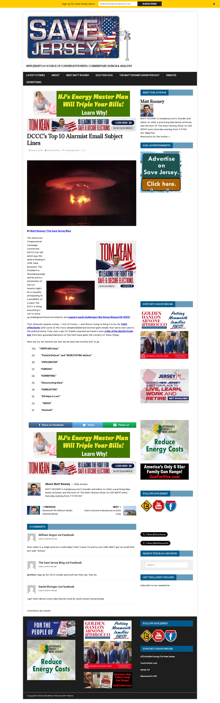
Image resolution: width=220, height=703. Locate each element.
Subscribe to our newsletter (155, 585)
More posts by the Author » (155, 136)
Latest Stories (35, 75)
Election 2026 (104, 75)
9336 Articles (81, 484)
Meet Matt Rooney (77, 75)
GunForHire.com (148, 663)
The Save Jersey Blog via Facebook (60, 563)
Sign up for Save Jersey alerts (78, 4)
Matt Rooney (53, 150)
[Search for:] (166, 565)
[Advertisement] (70, 257)
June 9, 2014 (37, 150)
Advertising (33, 82)
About (56, 75)
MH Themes (68, 695)
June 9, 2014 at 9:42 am (47, 566)
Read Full (149, 133)
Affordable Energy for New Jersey (157, 656)
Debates (171, 75)
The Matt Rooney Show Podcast (139, 75)
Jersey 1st (145, 669)
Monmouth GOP (148, 676)
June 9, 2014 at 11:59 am (47, 590)
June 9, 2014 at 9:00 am (47, 538)
